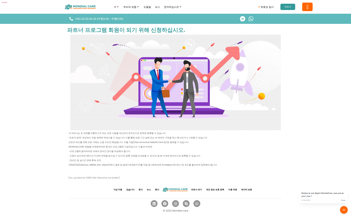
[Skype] (186, 203)
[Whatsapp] (196, 203)
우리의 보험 (129, 7)
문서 (141, 189)
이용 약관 (232, 189)
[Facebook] (164, 203)
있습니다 (130, 189)
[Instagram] (175, 203)
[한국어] (116, 6)
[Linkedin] (154, 203)
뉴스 (157, 7)
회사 (157, 189)
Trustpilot (4, 2)
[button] (287, 7)
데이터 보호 (246, 189)
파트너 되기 (196, 189)
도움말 (147, 7)
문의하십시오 (171, 7)
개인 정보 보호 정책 (215, 189)
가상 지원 (117, 189)
